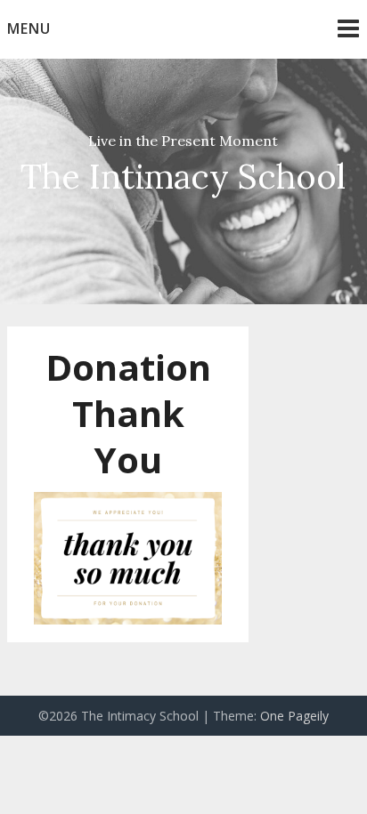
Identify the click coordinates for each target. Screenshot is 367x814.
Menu (29, 28)
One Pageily (294, 715)
